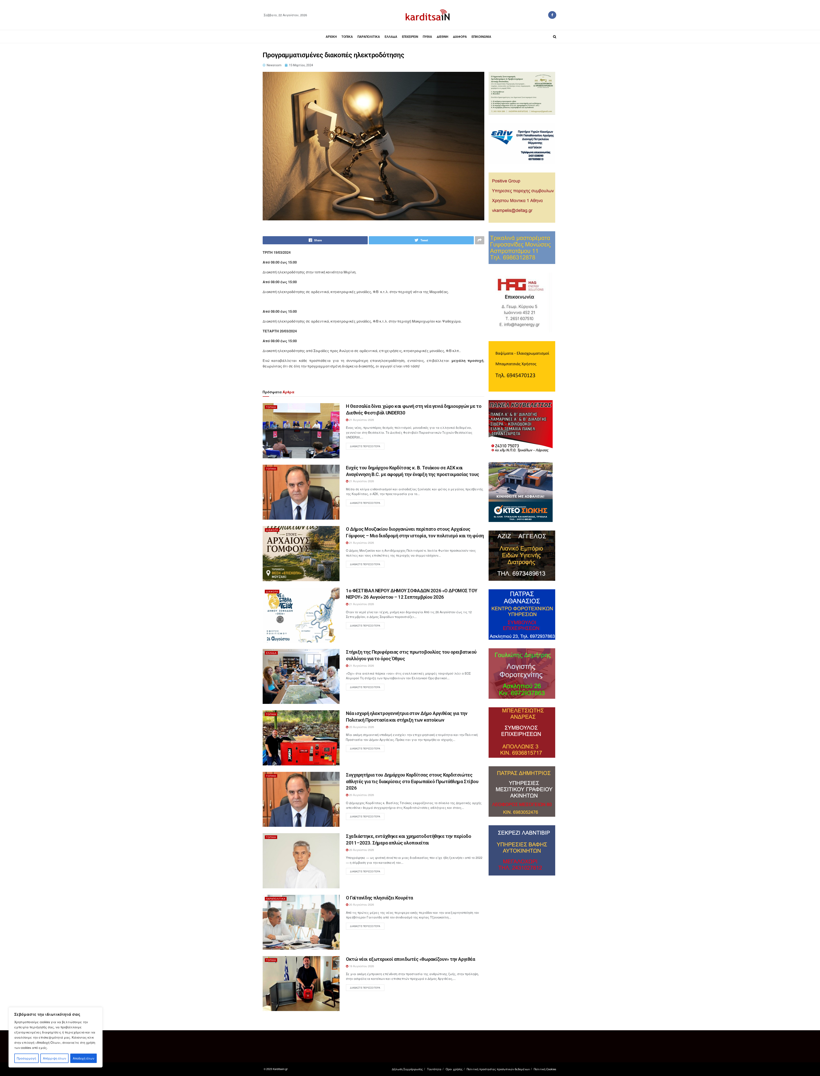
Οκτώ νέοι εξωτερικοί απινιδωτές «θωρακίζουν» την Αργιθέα (410, 959)
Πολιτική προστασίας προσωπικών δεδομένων (498, 1069)
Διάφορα (460, 36)
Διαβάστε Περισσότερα (365, 446)
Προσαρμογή (26, 1058)
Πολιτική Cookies (545, 1069)
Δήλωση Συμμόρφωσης (407, 1069)
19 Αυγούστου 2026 (361, 966)
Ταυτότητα (434, 1069)
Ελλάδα (391, 36)
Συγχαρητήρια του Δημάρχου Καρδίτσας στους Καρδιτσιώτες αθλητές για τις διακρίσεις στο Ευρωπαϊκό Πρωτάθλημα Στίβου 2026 (412, 781)
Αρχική (331, 36)
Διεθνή (442, 36)
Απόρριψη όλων (54, 1058)
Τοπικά (347, 36)
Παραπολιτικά (368, 36)
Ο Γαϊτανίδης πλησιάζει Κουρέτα (379, 898)
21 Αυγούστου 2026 (361, 420)
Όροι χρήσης (454, 1069)
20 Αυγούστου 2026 (361, 727)
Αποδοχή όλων (83, 1058)
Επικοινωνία (481, 36)
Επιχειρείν (410, 36)
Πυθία (427, 36)
